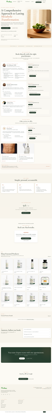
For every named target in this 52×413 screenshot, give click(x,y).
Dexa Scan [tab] (30, 130)
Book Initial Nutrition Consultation (35, 94)
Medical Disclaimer (20, 400)
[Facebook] (1, 394)
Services (14, 1)
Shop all (49, 256)
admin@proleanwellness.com (47, 388)
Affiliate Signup (3, 407)
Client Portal (44, 0)
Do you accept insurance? (27, 329)
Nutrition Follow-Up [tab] (39, 86)
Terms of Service (18, 411)
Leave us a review (26, 240)
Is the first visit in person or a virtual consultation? (31, 331)
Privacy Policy (20, 403)
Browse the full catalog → (30, 319)
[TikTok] (9, 394)
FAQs (1, 403)
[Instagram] (3, 394)
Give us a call (12, 332)
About (32, 1)
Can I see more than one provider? (29, 336)
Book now (21, 358)
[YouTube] (5, 394)
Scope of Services (3, 404)
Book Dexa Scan (32, 138)
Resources (27, 1)
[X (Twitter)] (7, 394)
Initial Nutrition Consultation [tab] (32, 86)
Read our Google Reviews (25, 238)
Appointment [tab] (30, 104)
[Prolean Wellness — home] (9, 2)
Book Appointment (32, 112)
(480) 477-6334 (40, 0)
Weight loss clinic (20, 1)
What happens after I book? (28, 334)
